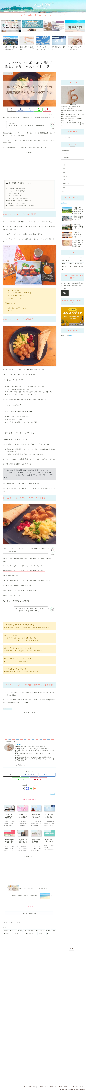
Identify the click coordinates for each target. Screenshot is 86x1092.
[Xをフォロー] (16, 765)
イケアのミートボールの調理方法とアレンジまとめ (20, 205)
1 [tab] (39, 54)
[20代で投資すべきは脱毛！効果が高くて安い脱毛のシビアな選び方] (32, 26)
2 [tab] (42, 54)
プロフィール (67, 1086)
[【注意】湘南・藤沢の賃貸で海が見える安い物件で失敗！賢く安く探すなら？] (75, 26)
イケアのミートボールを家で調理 (16, 188)
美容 (34, 1086)
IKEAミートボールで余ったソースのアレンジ (19, 200)
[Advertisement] (29, 166)
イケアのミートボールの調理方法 (16, 191)
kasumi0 (18, 744)
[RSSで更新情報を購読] (24, 765)
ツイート (64, 203)
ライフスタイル (8, 708)
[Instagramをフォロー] (19, 765)
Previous (1, 44)
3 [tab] (44, 54)
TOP (25, 1086)
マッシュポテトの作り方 (15, 193)
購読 (64, 293)
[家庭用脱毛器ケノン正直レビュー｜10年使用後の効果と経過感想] (53, 26)
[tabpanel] (10, 43)
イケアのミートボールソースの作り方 (19, 198)
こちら (70, 335)
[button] (82, 137)
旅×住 (30, 1086)
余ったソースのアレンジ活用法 (17, 203)
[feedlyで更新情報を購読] (21, 765)
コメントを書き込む (29, 913)
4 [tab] (47, 54)
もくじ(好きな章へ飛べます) (17, 183)
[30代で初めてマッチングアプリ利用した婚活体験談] (11, 26)
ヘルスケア (40, 1086)
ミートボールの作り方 (15, 196)
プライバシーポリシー (78, 1086)
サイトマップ (58, 1086)
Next (85, 44)
